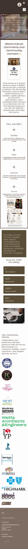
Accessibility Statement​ (7, 536)
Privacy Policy (5, 534)
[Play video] (14, 68)
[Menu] (24, 9)
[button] (24, 3)
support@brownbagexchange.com (10, 524)
